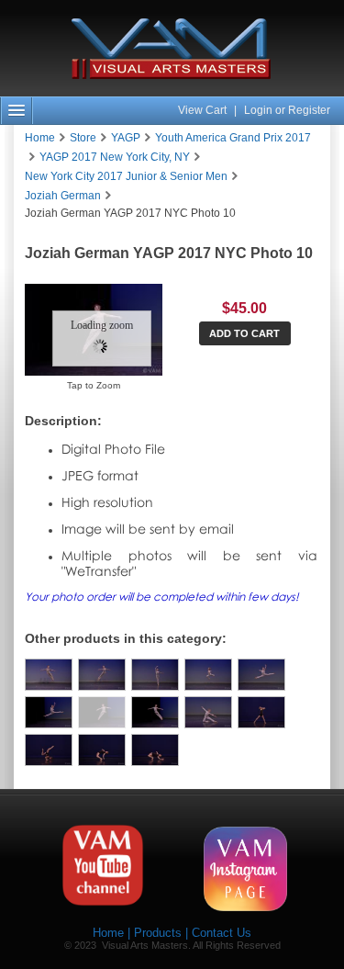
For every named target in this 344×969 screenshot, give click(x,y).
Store (83, 137)
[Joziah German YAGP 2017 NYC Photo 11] (155, 712)
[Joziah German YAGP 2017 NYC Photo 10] (102, 712)
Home (40, 137)
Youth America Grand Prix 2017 (233, 137)
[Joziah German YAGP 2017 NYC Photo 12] (208, 712)
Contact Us (221, 933)
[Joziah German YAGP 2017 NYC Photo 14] (48, 750)
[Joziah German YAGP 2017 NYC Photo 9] (48, 712)
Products (158, 933)
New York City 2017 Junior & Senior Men (126, 176)
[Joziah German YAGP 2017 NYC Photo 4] (48, 675)
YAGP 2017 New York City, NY (114, 157)
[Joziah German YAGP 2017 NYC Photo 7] (208, 675)
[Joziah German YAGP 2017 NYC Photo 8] (261, 675)
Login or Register (287, 110)
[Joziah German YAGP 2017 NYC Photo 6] (155, 675)
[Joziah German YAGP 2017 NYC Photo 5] (102, 675)
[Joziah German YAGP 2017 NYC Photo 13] (261, 712)
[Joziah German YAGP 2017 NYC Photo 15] (102, 750)
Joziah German (63, 195)
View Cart (203, 110)
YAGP (125, 137)
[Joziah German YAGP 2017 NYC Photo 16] (155, 750)
